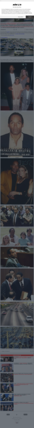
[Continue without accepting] (1, 1)
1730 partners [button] (17, 11)
